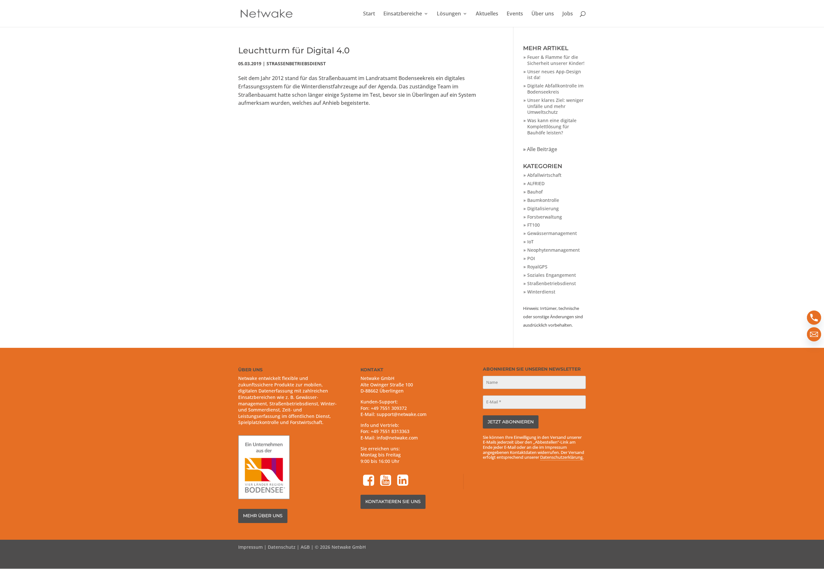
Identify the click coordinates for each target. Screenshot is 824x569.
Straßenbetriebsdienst (296, 63)
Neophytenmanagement (553, 250)
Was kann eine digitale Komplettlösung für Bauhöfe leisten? (551, 126)
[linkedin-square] (403, 481)
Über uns (542, 14)
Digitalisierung (543, 208)
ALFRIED (536, 183)
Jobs (567, 14)
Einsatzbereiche (402, 14)
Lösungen (449, 14)
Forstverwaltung (544, 217)
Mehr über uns (263, 516)
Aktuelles (487, 14)
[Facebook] (369, 481)
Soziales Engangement (551, 275)
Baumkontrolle (543, 200)
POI (531, 258)
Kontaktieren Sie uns (393, 501)
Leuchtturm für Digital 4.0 (294, 50)
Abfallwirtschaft (544, 175)
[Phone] (814, 318)
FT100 (533, 225)
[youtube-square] (386, 481)
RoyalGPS (537, 267)
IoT (530, 242)
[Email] (814, 334)
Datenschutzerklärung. (562, 457)
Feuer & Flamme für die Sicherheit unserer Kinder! (556, 60)
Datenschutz (281, 547)
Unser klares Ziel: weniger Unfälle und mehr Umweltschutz (555, 106)
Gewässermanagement (552, 233)
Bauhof (535, 192)
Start (369, 14)
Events (515, 14)
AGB (305, 547)
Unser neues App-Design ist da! (554, 74)
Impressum (250, 547)
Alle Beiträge (542, 149)
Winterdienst (541, 292)
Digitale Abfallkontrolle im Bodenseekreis (555, 89)
